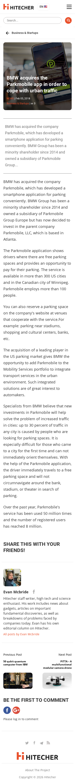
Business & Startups (25, 33)
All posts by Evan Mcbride (21, 634)
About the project (37, 770)
